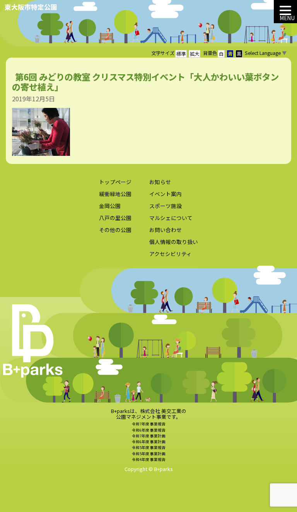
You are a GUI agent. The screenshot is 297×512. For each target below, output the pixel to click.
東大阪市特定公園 (31, 7)
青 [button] (230, 53)
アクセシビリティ (170, 254)
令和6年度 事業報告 (149, 430)
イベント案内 (165, 194)
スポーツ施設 (165, 206)
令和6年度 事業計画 (149, 441)
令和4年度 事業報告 (149, 459)
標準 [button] (181, 53)
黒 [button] (239, 53)
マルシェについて (171, 218)
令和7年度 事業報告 (149, 424)
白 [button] (221, 53)
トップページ (115, 182)
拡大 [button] (194, 53)
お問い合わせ (165, 230)
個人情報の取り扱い (173, 242)
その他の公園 (115, 230)
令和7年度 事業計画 (149, 436)
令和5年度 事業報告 (149, 447)
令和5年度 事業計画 (149, 453)
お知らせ (160, 182)
